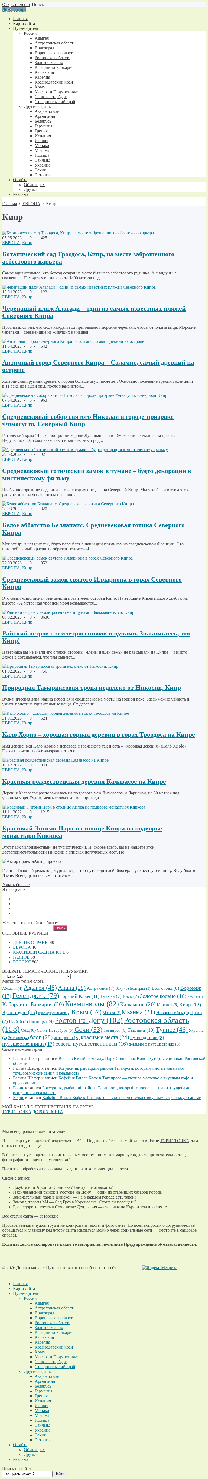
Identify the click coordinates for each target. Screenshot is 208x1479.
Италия (41, 1405)
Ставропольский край (55, 1366)
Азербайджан (47, 1376)
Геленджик (35, 995)
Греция (41, 1396)
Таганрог (114, 1030)
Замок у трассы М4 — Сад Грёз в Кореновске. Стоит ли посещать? (74, 1202)
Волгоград (165, 988)
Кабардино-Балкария (33, 1004)
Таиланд (141, 1030)
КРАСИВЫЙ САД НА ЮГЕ (39, 952)
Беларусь (43, 1386)
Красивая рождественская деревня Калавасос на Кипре (84, 781)
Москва (112, 1013)
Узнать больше (16, 884)
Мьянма (138, 1012)
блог (41, 1037)
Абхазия (12, 988)
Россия (30, 1298)
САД (28, 1030)
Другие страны (38, 1371)
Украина (42, 1430)
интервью (67, 1037)
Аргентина (45, 1381)
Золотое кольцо (163, 996)
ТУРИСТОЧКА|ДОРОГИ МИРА (32, 1111)
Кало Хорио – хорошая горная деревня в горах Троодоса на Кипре (98, 734)
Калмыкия (138, 1004)
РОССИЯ (22, 962)
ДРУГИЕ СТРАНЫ (31, 942)
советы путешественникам (92, 1044)
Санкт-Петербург (55, 1030)
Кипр (27, 242)
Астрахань (101, 988)
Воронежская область (54, 1317)
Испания (43, 1400)
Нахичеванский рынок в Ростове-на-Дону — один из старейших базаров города (87, 1192)
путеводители (147, 1037)
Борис (18, 1087)
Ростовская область (52, 1322)
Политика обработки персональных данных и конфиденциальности (65, 1169)
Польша (42, 1420)
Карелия (167, 1004)
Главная (20, 1283)
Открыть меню (16, 4)
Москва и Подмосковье (56, 1357)
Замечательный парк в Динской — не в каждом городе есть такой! (74, 1197)
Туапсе (172, 1029)
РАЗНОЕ (21, 957)
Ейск (131, 996)
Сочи (88, 1029)
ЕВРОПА (11, 242)
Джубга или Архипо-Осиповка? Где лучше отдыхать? (63, 1187)
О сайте (20, 1444)
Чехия (40, 1435)
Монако (42, 1410)
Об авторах (34, 1449)
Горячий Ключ (79, 996)
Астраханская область (55, 1308)
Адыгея (40, 987)
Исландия (195, 996)
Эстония (18, 1038)
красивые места (105, 1037)
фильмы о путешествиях (154, 1044)
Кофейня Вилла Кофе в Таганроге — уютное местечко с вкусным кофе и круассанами (122, 1097)
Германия (43, 1391)
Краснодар (19, 1012)
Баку (122, 988)
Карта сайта (24, 1288)
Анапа (72, 988)
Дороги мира (14, 9)
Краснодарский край (54, 1013)
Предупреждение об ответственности (160, 1244)
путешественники (28, 1044)
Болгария (140, 988)
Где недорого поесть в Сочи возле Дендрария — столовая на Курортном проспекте (90, 1207)
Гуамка (111, 996)
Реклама (20, 1459)
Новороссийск (172, 1012)
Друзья (30, 1454)
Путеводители (26, 1293)
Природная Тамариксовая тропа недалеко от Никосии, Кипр (91, 687)
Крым (87, 1011)
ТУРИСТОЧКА (174, 1140)
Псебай (18, 1021)
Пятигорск (41, 1021)
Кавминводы (92, 1004)
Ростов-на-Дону (89, 1020)
